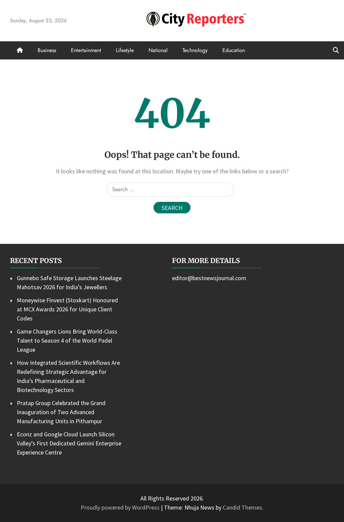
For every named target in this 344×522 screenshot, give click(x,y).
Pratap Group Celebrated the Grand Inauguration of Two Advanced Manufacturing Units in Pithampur (61, 412)
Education (233, 50)
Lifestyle (125, 50)
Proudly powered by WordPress (121, 507)
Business (47, 50)
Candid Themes (242, 507)
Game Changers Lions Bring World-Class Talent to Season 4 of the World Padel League (67, 340)
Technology (195, 50)
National (158, 50)
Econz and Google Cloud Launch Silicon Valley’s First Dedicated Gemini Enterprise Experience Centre (69, 443)
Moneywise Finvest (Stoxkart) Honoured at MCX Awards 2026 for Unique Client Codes (67, 309)
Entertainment (86, 50)
